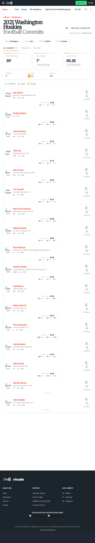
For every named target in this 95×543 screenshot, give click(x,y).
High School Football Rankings (58, 9)
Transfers (26, 48)
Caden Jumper (19, 344)
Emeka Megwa (19, 113)
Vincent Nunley (20, 325)
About (5, 493)
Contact (5, 505)
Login (90, 3)
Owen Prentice (19, 131)
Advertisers (7, 497)
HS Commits (10, 48)
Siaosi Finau (18, 364)
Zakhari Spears (20, 228)
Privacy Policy (38, 497)
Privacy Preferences (47, 530)
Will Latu (17, 151)
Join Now (81, 3)
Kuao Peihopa (19, 247)
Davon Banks (19, 400)
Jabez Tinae (18, 170)
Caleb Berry (18, 286)
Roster (37, 48)
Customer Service (39, 493)
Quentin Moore (20, 383)
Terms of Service (39, 505)
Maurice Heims (20, 267)
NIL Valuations (35, 9)
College (6, 17)
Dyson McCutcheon (22, 209)
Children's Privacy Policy (41, 501)
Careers (5, 501)
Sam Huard (18, 93)
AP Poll (78, 9)
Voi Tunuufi (18, 189)
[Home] (9, 3)
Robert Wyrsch (19, 305)
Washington (16, 17)
